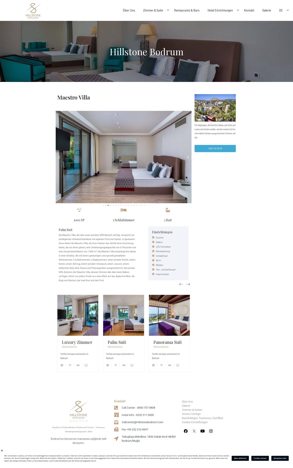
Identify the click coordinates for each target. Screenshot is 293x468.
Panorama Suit (168, 342)
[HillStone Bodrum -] (33, 11)
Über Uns (187, 401)
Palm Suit (117, 342)
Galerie (186, 405)
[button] (59, 157)
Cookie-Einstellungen (195, 422)
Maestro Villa (73, 97)
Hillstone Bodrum (69, 346)
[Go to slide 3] (108, 205)
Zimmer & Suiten (192, 409)
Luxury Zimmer (77, 342)
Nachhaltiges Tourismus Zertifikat (202, 418)
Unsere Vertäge (191, 414)
